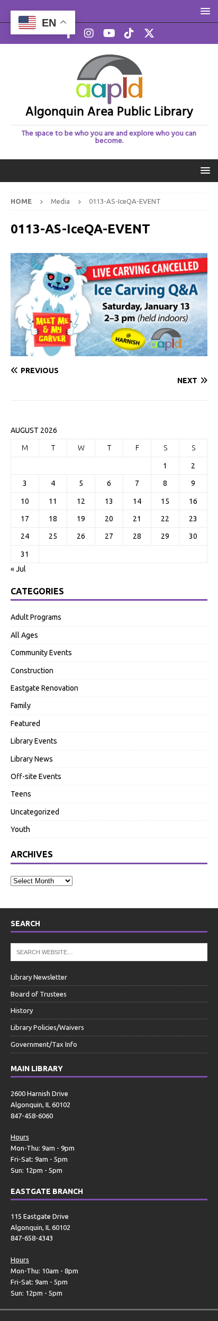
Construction (32, 670)
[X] (149, 33)
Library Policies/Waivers (47, 1027)
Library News (32, 759)
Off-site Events (36, 776)
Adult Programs (36, 617)
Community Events (41, 652)
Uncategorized (35, 812)
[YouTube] (109, 33)
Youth (20, 829)
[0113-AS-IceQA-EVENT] (109, 350)
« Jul (18, 569)
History (22, 1010)
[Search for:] (109, 951)
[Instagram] (89, 33)
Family (21, 705)
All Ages (24, 635)
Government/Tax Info (44, 1044)
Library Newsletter (39, 977)
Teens (21, 794)
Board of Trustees (39, 994)
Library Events (34, 741)
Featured (25, 723)
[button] (203, 11)
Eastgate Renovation (44, 688)
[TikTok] (129, 33)
